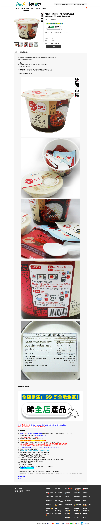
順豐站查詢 (24, 451)
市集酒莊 (85, 492)
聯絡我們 (38, 8)
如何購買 (32, 8)
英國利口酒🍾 (86, 511)
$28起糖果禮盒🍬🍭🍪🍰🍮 (77, 489)
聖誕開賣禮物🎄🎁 (49, 493)
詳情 (16, 52)
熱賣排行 (48, 488)
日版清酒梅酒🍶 (49, 497)
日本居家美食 (58, 492)
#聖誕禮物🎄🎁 (86, 489)
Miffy (56, 508)
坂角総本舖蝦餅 (68, 504)
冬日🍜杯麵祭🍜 (77, 505)
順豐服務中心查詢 (33, 451)
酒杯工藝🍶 (58, 496)
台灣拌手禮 (76, 508)
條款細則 (44, 8)
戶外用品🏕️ (67, 513)
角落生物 (67, 508)
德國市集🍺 (49, 500)
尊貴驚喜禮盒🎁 (58, 505)
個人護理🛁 (77, 492)
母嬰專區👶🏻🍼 (77, 513)
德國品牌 (85, 508)
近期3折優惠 (77, 500)
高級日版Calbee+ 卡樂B (59, 501)
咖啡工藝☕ (77, 496)
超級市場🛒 (49, 504)
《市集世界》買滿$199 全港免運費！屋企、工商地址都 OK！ (70, 4)
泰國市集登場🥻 (49, 514)
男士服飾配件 (68, 500)
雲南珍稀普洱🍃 (68, 493)
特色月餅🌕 (67, 517)
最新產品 (85, 513)
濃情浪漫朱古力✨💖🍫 (87, 505)
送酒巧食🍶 (67, 496)
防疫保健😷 (67, 511)
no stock (76, 517)
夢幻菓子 (85, 500)
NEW (84, 517)
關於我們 (20, 8)
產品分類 (26, 8)
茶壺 (47, 511)
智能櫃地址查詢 (45, 451)
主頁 (16, 8)
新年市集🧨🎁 (68, 488)
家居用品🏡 (58, 513)
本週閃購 (57, 488)
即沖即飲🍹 (58, 511)
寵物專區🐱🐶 (49, 508)
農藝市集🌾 (77, 511)
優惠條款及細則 (24, 52)
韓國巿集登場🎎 (86, 497)
